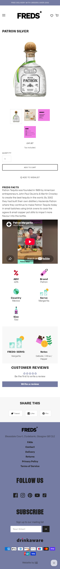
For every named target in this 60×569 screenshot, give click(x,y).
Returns (30, 456)
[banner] (29, 15)
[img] (15, 495)
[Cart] (57, 15)
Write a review (30, 384)
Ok (46, 529)
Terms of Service (30, 466)
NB (36, 562)
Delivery (30, 452)
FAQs (30, 442)
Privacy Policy (30, 461)
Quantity (6, 153)
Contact (30, 447)
